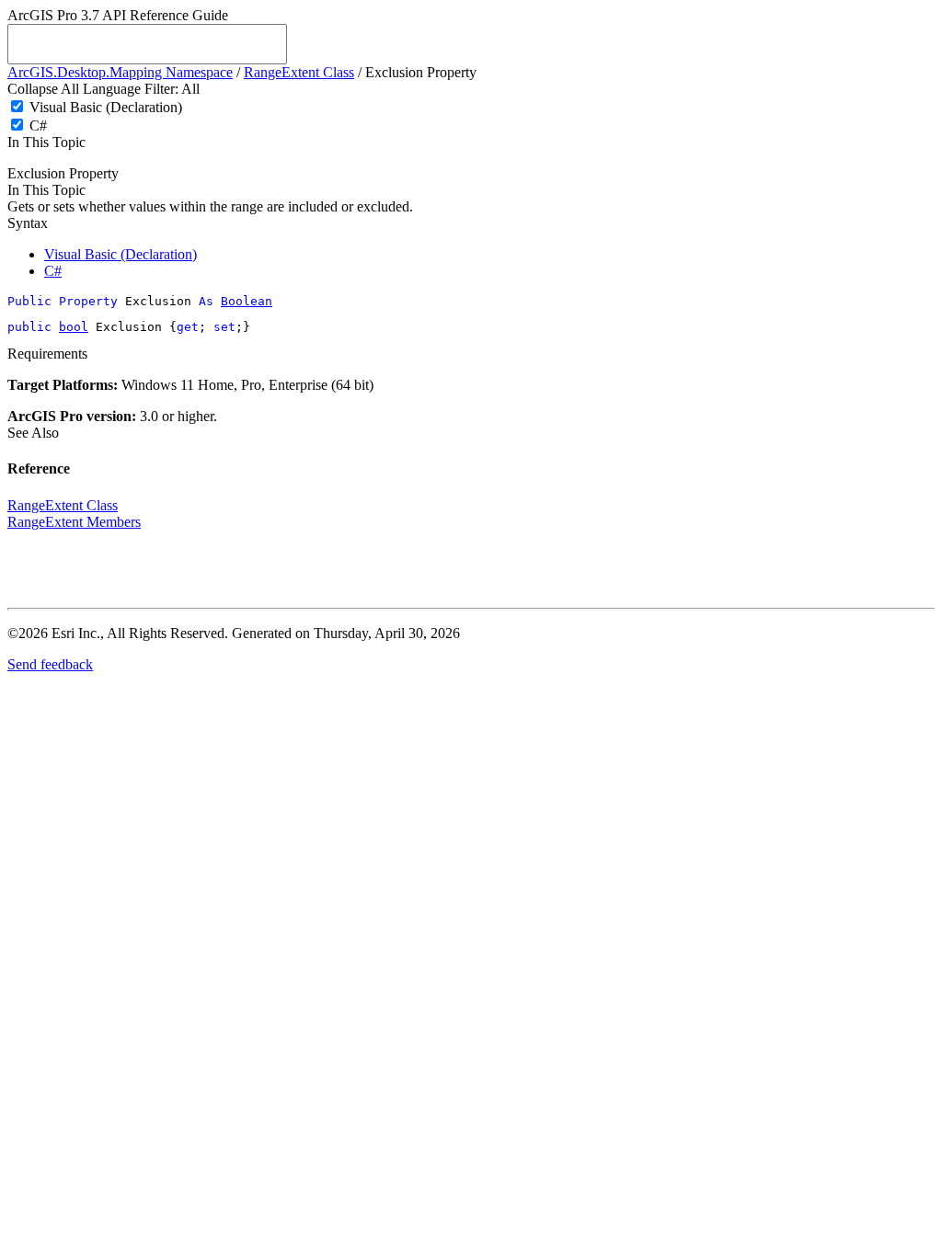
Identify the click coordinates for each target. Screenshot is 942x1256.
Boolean (246, 301)
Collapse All (43, 89)
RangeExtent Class (299, 72)
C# (38, 125)
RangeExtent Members (74, 522)
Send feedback (50, 664)
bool (73, 327)
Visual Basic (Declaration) (105, 107)
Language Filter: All (141, 89)
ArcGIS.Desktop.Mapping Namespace (120, 72)
